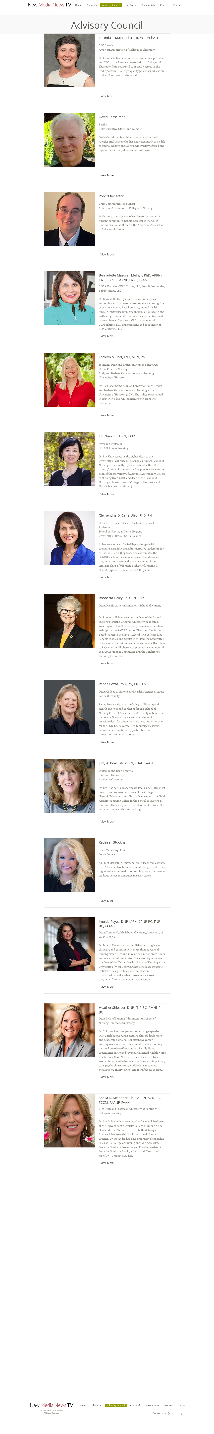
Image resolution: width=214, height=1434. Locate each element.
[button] (131, 5)
